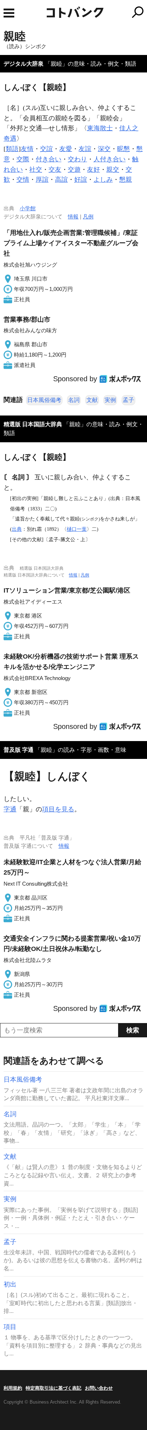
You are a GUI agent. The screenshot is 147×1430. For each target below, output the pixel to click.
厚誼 (42, 179)
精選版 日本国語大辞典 (33, 424)
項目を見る (58, 809)
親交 (112, 169)
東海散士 (100, 128)
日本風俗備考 (44, 400)
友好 (93, 169)
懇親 (125, 179)
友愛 (65, 148)
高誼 (61, 179)
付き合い (48, 159)
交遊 (74, 169)
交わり (77, 159)
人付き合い (109, 159)
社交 (35, 169)
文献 (92, 400)
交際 (22, 159)
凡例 (88, 216)
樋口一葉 (77, 529)
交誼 (46, 148)
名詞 (74, 400)
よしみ (103, 179)
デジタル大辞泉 (24, 64)
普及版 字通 (19, 750)
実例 (110, 400)
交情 (22, 179)
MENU (9, 13)
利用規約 (13, 1388)
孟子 (128, 400)
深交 (104, 148)
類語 (12, 148)
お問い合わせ (99, 1388)
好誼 (80, 179)
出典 (17, 529)
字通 (10, 809)
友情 (27, 148)
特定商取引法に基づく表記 (53, 1388)
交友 (55, 169)
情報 (73, 216)
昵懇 (123, 148)
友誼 (84, 148)
